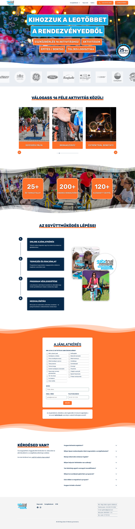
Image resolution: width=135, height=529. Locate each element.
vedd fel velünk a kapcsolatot (40, 457)
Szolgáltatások (48, 504)
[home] (10, 3)
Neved (48, 386)
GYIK (56, 504)
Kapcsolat (85, 3)
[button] (75, 2)
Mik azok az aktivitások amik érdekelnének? (61, 350)
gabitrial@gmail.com (107, 510)
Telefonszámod (73, 394)
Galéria (92, 3)
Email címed (50, 394)
